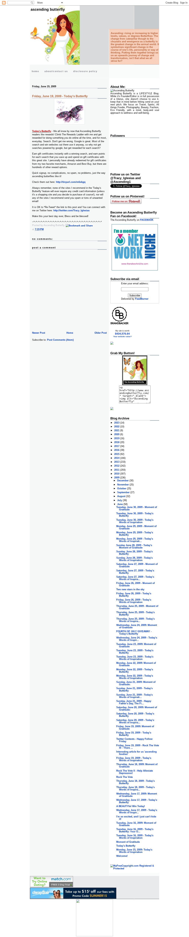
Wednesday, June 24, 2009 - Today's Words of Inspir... (136, 638)
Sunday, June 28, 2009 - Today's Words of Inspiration (134, 559)
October (122, 488)
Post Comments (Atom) (60, 339)
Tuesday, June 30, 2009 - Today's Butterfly (134, 514)
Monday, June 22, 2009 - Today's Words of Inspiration (134, 677)
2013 (117, 461)
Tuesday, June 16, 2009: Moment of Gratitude (136, 824)
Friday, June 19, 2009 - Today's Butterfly (60, 96)
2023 (117, 422)
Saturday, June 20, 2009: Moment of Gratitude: (136, 708)
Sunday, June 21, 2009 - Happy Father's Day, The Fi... (133, 702)
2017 (117, 446)
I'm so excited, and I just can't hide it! (136, 817)
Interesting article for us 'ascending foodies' (136, 752)
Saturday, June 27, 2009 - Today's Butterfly (135, 571)
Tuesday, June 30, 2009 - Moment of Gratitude (136, 508)
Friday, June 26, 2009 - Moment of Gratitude (135, 584)
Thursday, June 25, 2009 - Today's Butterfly (135, 613)
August (121, 496)
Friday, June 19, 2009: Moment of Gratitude (135, 727)
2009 (117, 477)
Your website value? (122, 337)
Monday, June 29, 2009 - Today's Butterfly (134, 533)
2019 (117, 438)
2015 (117, 454)
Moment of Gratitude (128, 842)
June (120, 504)
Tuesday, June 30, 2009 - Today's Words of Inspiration (134, 521)
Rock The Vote (124, 777)
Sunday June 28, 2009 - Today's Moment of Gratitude (134, 546)
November (123, 484)
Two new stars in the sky (130, 589)
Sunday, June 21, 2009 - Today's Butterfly (134, 689)
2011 (117, 469)
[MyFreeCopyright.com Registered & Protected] (134, 868)
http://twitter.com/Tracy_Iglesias (71, 210)
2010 (117, 473)
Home (69, 332)
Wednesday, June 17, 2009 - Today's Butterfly (136, 801)
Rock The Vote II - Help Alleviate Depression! (134, 772)
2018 (117, 442)
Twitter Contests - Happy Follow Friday (134, 740)
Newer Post (38, 332)
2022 (117, 426)
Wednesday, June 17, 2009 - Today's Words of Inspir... (136, 811)
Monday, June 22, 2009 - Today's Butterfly (134, 670)
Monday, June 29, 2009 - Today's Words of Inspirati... (134, 540)
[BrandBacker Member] (119, 324)
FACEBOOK (146, 219)
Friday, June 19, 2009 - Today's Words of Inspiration (133, 759)
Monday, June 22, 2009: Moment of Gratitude (136, 664)
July (120, 500)
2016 (117, 450)
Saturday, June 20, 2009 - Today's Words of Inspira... (135, 721)
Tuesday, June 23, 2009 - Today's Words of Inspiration (134, 657)
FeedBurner (141, 298)
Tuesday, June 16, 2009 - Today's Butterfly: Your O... (134, 830)
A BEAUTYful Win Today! (130, 806)
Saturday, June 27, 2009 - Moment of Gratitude (137, 565)
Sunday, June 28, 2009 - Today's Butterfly (134, 552)
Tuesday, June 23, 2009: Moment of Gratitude (136, 645)
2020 (117, 434)
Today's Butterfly (125, 845)
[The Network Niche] (135, 269)
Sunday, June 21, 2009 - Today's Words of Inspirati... (134, 696)
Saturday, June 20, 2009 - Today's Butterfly (135, 714)
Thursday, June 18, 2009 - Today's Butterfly (135, 782)
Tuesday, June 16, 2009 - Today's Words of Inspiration (134, 836)
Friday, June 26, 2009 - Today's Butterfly (133, 594)
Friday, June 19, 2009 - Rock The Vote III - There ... (137, 746)
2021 (117, 430)
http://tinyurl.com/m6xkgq (70, 182)
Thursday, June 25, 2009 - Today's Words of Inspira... (135, 620)
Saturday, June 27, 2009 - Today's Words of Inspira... (135, 578)
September (123, 492)
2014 (117, 458)
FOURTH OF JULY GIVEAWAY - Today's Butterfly (134, 632)
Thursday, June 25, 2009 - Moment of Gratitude (137, 607)
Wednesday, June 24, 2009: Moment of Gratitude (136, 626)
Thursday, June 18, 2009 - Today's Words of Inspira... (135, 788)
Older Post (100, 332)
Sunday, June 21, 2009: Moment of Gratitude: (135, 683)
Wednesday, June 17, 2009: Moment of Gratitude (136, 794)
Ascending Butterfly (48, 9)
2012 (117, 465)
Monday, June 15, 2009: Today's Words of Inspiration (134, 850)
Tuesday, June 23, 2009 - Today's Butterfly (134, 651)
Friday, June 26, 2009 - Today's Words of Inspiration (133, 601)
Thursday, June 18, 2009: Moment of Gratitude (136, 765)
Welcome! (122, 856)
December (123, 480)
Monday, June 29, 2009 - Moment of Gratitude (136, 527)
